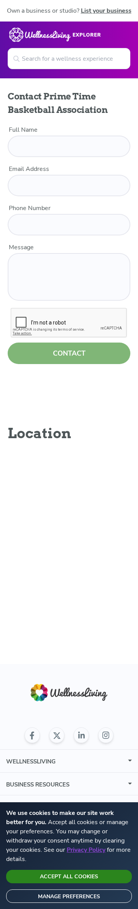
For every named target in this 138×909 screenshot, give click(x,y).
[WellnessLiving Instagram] (105, 735)
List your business (106, 11)
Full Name (23, 130)
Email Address (29, 169)
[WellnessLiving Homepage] (69, 692)
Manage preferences (69, 896)
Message (21, 247)
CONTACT (69, 353)
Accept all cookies (69, 876)
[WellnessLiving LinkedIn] (81, 735)
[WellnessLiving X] (56, 735)
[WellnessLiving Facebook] (32, 735)
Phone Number (30, 208)
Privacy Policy (86, 850)
